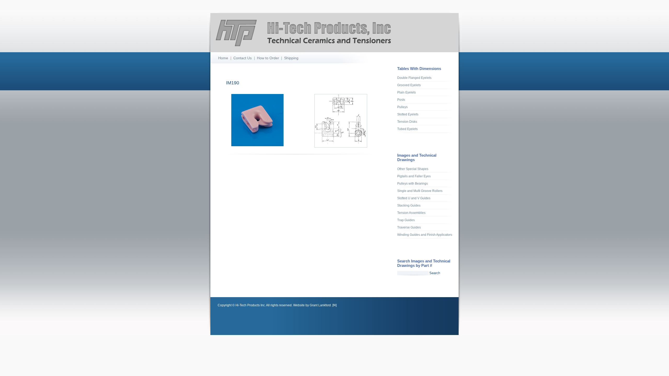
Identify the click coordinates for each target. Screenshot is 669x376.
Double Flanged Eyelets (414, 78)
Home (223, 58)
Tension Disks (407, 122)
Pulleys (402, 107)
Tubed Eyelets (407, 129)
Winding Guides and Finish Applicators (424, 235)
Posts (401, 100)
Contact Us (242, 58)
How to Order (268, 58)
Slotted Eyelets (407, 114)
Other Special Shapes (412, 169)
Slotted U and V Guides (413, 198)
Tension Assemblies (411, 213)
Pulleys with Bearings (412, 183)
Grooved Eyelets (409, 85)
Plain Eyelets (406, 92)
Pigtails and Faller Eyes (414, 176)
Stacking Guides (408, 205)
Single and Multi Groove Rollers (419, 191)
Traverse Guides (409, 227)
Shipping (291, 58)
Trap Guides (406, 220)
